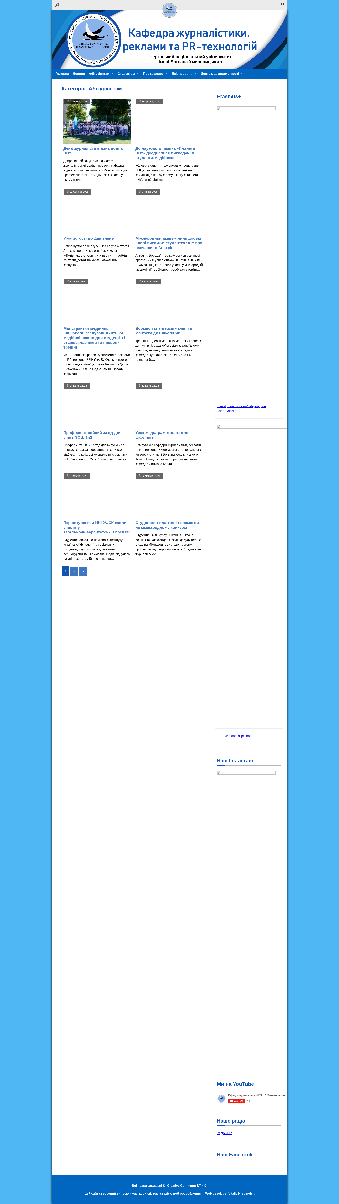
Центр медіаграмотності (220, 73)
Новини (79, 73)
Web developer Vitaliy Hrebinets (229, 1193)
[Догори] (169, 19)
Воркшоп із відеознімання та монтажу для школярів (163, 330)
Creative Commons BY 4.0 (186, 1185)
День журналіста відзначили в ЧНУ (93, 150)
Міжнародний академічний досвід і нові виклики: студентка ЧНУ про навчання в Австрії (168, 243)
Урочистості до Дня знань (88, 238)
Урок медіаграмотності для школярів (161, 434)
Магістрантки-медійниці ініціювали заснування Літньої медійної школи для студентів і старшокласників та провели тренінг (94, 337)
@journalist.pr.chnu (238, 736)
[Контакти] (282, 5)
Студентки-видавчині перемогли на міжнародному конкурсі (167, 525)
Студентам (126, 73)
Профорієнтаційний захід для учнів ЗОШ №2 (92, 434)
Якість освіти (182, 73)
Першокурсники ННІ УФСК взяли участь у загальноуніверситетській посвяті (96, 527)
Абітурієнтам (99, 73)
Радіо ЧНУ (224, 1133)
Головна (62, 73)
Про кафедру (153, 73)
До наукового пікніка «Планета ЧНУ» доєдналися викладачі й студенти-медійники (165, 153)
